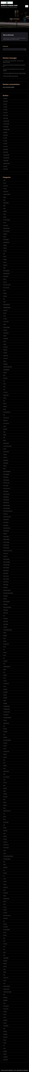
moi (4, 734)
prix (4, 825)
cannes (5, 313)
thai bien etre (6, 977)
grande (5, 448)
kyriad (5, 646)
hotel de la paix (6, 499)
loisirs (5, 655)
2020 (4, 180)
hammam (5, 457)
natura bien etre (6, 751)
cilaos (5, 341)
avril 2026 (5, 109)
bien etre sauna (6, 287)
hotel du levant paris (7, 516)
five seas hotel (6, 417)
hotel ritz (5, 598)
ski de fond (6, 926)
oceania (5, 765)
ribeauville (5, 867)
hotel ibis (5, 533)
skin (4, 938)
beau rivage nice (6, 270)
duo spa (5, 372)
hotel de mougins (7, 505)
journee (5, 641)
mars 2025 (5, 146)
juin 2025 (5, 138)
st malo (5, 966)
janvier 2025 (6, 152)
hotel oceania (6, 581)
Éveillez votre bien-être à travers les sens (11, 76)
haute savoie (6, 460)
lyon (4, 663)
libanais (5, 652)
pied (4, 799)
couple (5, 344)
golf (4, 437)
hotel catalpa (6, 485)
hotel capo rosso (7, 482)
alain (4, 200)
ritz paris (5, 873)
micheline (5, 731)
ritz (4, 870)
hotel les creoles (7, 564)
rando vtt (5, 839)
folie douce (6, 420)
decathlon (5, 352)
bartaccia (5, 265)
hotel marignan (6, 567)
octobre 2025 (6, 126)
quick (5, 833)
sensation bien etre (7, 915)
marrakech (6, 692)
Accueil (11, 18)
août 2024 (5, 166)
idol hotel (5, 627)
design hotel (6, 355)
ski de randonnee (7, 929)
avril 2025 (5, 143)
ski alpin (5, 924)
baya (4, 267)
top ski (5, 980)
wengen (5, 1054)
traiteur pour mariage (7, 991)
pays (4, 785)
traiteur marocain (7, 986)
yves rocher (6, 1059)
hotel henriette (6, 530)
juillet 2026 (6, 101)
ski (4, 921)
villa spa (5, 1031)
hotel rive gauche (7, 601)
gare (4, 431)
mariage (5, 675)
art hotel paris (6, 239)
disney (5, 361)
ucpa (4, 1003)
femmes (5, 406)
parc (4, 774)
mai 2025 (5, 140)
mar (4, 672)
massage (5, 703)
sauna (5, 895)
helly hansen (6, 463)
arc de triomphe (6, 231)
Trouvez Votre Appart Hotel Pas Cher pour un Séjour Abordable (15, 73)
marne (5, 686)
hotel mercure (6, 576)
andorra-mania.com (9, 5)
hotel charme (6, 491)
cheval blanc (6, 338)
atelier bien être (6, 242)
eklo (4, 375)
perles (5, 791)
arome (5, 236)
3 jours (5, 183)
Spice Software (19, 1070)
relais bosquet (6, 847)
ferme (5, 409)
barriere (5, 262)
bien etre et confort (7, 284)
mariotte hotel (6, 683)
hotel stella (6, 610)
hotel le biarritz (6, 545)
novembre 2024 (6, 157)
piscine (5, 802)
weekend (5, 1051)
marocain (5, 689)
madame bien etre (7, 666)
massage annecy (7, 706)
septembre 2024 (6, 163)
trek (4, 994)
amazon (5, 211)
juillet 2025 (6, 135)
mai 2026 (5, 106)
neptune (5, 754)
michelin (5, 728)
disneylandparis (6, 369)
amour (5, 214)
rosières (5, 881)
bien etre (5, 282)
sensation (5, 912)
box (4, 299)
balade (5, 256)
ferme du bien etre (7, 412)
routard (5, 884)
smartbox (5, 943)
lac (4, 649)
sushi (5, 969)
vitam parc (5, 1037)
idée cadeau (6, 621)
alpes (5, 208)
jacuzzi (5, 632)
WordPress (11, 1070)
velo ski (5, 1014)
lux (4, 658)
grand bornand (6, 443)
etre (4, 389)
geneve (5, 434)
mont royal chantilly (7, 740)
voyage (5, 1042)
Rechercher (5, 46)
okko (4, 768)
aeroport (5, 188)
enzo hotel (5, 378)
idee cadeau (6, 624)
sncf (4, 946)
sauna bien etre (6, 898)
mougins (5, 745)
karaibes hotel (6, 644)
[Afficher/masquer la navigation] (26, 6)
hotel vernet (6, 612)
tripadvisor (5, 1000)
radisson (5, 836)
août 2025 (5, 132)
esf (4, 381)
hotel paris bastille (7, 590)
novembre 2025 (6, 123)
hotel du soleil (6, 519)
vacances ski (6, 1008)
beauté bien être (6, 273)
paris (4, 779)
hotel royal (5, 604)
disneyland (5, 364)
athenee (5, 245)
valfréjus (5, 1011)
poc (4, 813)
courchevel (6, 347)
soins (5, 952)
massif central (6, 723)
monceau (5, 737)
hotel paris (5, 587)
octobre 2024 (6, 160)
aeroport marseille (7, 194)
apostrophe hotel (7, 228)
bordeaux (5, 296)
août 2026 (5, 98)
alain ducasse (6, 202)
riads (4, 864)
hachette (5, 454)
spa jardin (5, 960)
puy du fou (5, 830)
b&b (4, 253)
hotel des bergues (7, 508)
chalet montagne (7, 327)
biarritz (5, 279)
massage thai (6, 714)
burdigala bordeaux (7, 307)
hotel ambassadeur (7, 471)
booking (5, 293)
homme (5, 465)
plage (5, 808)
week (5, 1048)
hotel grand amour (7, 528)
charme (5, 335)
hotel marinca (6, 570)
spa (4, 955)
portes (5, 816)
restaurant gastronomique (8, 856)
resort (5, 853)
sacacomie (6, 887)
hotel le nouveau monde (8, 550)
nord (4, 762)
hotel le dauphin (6, 547)
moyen (5, 748)
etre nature (6, 392)
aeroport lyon (6, 191)
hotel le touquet (6, 559)
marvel (5, 700)
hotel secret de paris (7, 607)
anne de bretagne (7, 219)
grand (5, 440)
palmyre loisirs (6, 771)
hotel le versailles (7, 562)
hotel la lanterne (6, 539)
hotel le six (6, 556)
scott (5, 904)
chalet (5, 324)
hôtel (4, 468)
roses (5, 878)
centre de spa (6, 321)
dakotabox (5, 349)
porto (5, 819)
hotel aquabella (6, 474)
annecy (5, 222)
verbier (5, 1017)
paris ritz (5, 782)
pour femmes (6, 822)
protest (5, 827)
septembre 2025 (6, 129)
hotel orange (6, 584)
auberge (5, 248)
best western (6, 276)
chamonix (5, 330)
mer (4, 726)
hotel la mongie (6, 542)
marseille (5, 697)
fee (4, 400)
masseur (5, 720)
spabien (5, 963)
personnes (5, 796)
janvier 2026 (6, 118)
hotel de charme (6, 494)
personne (5, 793)
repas (5, 850)
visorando (5, 1034)
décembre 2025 (6, 121)
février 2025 (6, 149)
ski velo (5, 935)
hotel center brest (7, 488)
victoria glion (6, 1025)
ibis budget (6, 618)
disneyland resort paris (8, 366)
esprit (5, 383)
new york (5, 757)
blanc (5, 290)
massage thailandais (7, 717)
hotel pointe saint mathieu (8, 593)
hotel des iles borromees (8, 511)
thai (4, 974)
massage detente (7, 709)
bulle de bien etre (7, 304)
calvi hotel (5, 310)
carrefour (5, 318)
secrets (5, 907)
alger (4, 205)
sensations (6, 918)
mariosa (5, 680)
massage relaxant (7, 711)
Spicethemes (26, 1070)
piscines (5, 805)
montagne (5, 743)
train (4, 983)
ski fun (5, 932)
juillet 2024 (6, 169)
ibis (4, 615)
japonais (5, 635)
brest (5, 301)
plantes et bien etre (7, 810)
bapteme (5, 259)
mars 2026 (5, 112)
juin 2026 (5, 104)
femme (5, 403)
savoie (5, 901)
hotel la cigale (6, 536)
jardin (5, 638)
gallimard (5, 429)
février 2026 (6, 115)
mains (5, 669)
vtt (4, 1045)
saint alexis (6, 892)
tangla (5, 972)
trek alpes (5, 997)
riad (4, 861)
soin (4, 949)
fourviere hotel (6, 423)
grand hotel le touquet (7, 446)
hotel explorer (6, 522)
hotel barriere (6, 477)
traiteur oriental (6, 989)
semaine (5, 909)
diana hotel (6, 358)
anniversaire (6, 225)
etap (4, 386)
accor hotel (6, 185)
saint (4, 890)
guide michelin (6, 451)
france (5, 426)
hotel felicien (6, 525)
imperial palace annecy (8, 629)
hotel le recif (6, 553)
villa (4, 1028)
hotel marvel (6, 573)
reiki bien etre (6, 844)
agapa (5, 197)
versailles (5, 1020)
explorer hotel (6, 395)
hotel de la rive (6, 502)
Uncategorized (6, 1006)
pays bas (5, 788)
